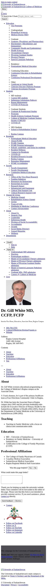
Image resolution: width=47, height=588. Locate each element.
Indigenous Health (18, 220)
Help (13, 247)
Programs (15, 114)
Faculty (9, 166)
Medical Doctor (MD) (19, 35)
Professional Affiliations (15, 359)
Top (7, 361)
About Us (15, 213)
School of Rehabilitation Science (24, 129)
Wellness (14, 233)
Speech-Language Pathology (22, 59)
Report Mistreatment (19, 102)
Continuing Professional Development (26, 78)
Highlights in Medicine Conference (25, 206)
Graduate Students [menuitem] (18, 109)
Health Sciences (17, 50)
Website (9, 332)
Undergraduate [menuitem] (17, 30)
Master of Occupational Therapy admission (28, 259)
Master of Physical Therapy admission (26, 261)
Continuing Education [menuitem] (19, 71)
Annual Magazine (18, 231)
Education (10, 23)
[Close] (2, 12)
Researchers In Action (19, 184)
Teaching (9, 354)
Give (8, 277)
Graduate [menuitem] (14, 39)
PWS (4, 14)
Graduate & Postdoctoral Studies (24, 111)
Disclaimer (5, 585)
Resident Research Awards (21, 157)
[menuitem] (26, 56)
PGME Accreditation (19, 163)
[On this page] (2, 365)
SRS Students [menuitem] (16, 127)
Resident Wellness (18, 150)
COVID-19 (15, 123)
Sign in (14, 245)
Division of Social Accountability (24, 222)
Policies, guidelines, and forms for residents (28, 147)
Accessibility (23, 585)
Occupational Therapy (20, 53)
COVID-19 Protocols (19, 105)
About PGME (16, 141)
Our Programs (16, 26)
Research (9, 175)
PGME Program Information (22, 145)
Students (9, 91)
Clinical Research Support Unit (23, 193)
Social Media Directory (20, 229)
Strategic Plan (16, 215)
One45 (9, 242)
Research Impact (17, 186)
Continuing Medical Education (23, 172)
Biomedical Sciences (19, 32)
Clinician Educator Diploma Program (25, 87)
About (8, 211)
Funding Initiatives (18, 179)
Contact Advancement (20, 208)
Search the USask (11, 16)
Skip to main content (9, 2)
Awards (14, 227)
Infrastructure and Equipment (22, 188)
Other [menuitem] (13, 82)
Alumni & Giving (13, 195)
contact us (5, 496)
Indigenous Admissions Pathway (24, 100)
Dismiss (18, 501)
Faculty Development (19, 170)
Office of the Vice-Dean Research (24, 177)
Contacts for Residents (20, 152)
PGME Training (17, 143)
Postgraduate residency (20, 256)
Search (4, 19)
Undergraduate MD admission (23, 252)
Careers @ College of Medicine (23, 274)
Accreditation (16, 224)
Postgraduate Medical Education (24, 66)
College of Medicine (34, 7)
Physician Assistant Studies (21, 55)
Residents (10, 136)
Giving (14, 202)
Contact (9, 505)
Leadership (15, 217)
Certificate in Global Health (22, 84)
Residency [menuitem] (15, 64)
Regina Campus (17, 134)
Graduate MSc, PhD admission (23, 272)
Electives (14, 254)
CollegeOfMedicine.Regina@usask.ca (21, 330)
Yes (30, 468)
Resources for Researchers (21, 181)
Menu (4, 9)
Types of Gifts (16, 204)
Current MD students (19, 98)
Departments (11, 236)
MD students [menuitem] (16, 96)
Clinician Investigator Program (23, 89)
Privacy (14, 585)
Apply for (10, 249)
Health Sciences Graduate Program (25, 116)
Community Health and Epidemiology (26, 48)
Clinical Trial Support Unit (21, 190)
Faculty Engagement (19, 168)
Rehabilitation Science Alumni (23, 199)
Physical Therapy (18, 57)
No (35, 468)
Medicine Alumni (18, 197)
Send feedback (7, 501)
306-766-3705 (11, 328)
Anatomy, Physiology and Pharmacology (27, 41)
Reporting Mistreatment (20, 161)
